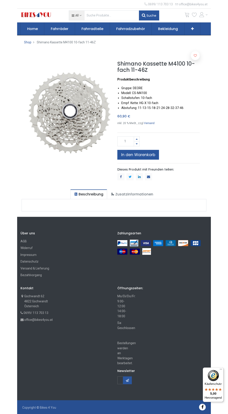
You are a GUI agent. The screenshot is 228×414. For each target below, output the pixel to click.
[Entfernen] (136, 143)
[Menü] (221, 370)
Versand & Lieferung (34, 268)
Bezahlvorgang (31, 275)
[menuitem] (32, 28)
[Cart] (187, 16)
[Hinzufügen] (136, 139)
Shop (27, 42)
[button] (76, 15)
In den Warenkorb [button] (138, 154)
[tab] (88, 194)
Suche (151, 15)
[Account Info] (203, 14)
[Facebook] (202, 407)
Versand (149, 123)
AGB (23, 241)
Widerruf (26, 248)
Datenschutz (29, 261)
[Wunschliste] (194, 16)
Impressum (28, 255)
